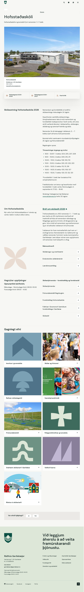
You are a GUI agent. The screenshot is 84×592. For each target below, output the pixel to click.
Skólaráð (46, 316)
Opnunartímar (66, 559)
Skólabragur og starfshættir (53, 252)
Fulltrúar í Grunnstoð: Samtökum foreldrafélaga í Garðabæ (54, 308)
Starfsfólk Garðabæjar (69, 556)
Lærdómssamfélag (49, 266)
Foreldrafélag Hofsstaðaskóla (53, 300)
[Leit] (64, 2)
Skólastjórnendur (49, 286)
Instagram (28, 584)
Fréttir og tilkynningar (50, 556)
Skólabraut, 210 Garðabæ (13, 82)
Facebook (19, 584)
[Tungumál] (73, 2)
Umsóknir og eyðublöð (50, 566)
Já (28, 516)
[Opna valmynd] (78, 2)
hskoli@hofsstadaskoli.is (13, 86)
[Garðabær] (42, 2)
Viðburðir (46, 559)
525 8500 (7, 565)
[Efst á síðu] (78, 584)
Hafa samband (66, 563)
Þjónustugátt (9, 584)
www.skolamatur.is (49, 196)
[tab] (61, 251)
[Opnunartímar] (69, 2)
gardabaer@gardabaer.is (12, 567)
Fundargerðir (47, 563)
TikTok (36, 584)
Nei (36, 516)
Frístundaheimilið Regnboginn (53, 293)
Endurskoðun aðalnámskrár (53, 259)
